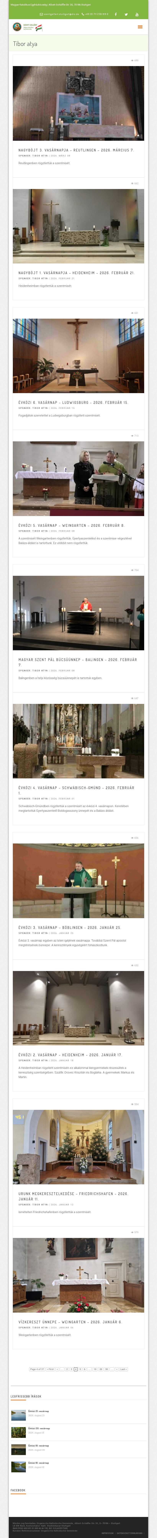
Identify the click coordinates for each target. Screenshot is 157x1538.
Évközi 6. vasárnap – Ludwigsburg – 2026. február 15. (74, 402)
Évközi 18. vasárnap (38, 1462)
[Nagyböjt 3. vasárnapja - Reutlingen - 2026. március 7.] (78, 103)
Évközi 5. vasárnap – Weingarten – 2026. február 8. (72, 525)
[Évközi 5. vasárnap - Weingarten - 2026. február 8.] (78, 478)
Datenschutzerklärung (129, 1533)
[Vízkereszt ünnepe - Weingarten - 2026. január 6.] (78, 1275)
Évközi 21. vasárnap (38, 1411)
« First (50, 1369)
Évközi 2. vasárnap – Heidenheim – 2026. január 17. (71, 1055)
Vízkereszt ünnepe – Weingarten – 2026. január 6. (71, 1322)
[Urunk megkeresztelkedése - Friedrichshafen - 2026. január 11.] (78, 1147)
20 (100, 1369)
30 (106, 1369)
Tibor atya (40, 156)
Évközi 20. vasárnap (39, 1428)
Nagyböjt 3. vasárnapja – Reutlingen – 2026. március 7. (76, 150)
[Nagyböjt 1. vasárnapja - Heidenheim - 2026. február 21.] (78, 225)
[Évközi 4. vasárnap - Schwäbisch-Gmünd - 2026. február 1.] (78, 740)
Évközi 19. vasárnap (38, 1445)
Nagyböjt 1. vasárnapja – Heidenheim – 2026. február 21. (77, 273)
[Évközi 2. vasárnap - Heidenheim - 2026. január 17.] (78, 1008)
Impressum (108, 1533)
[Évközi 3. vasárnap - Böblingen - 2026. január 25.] (78, 880)
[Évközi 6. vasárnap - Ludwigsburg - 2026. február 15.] (78, 355)
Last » (123, 1369)
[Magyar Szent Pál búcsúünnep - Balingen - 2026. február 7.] (78, 612)
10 (95, 1369)
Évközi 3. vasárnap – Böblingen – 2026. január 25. (70, 927)
